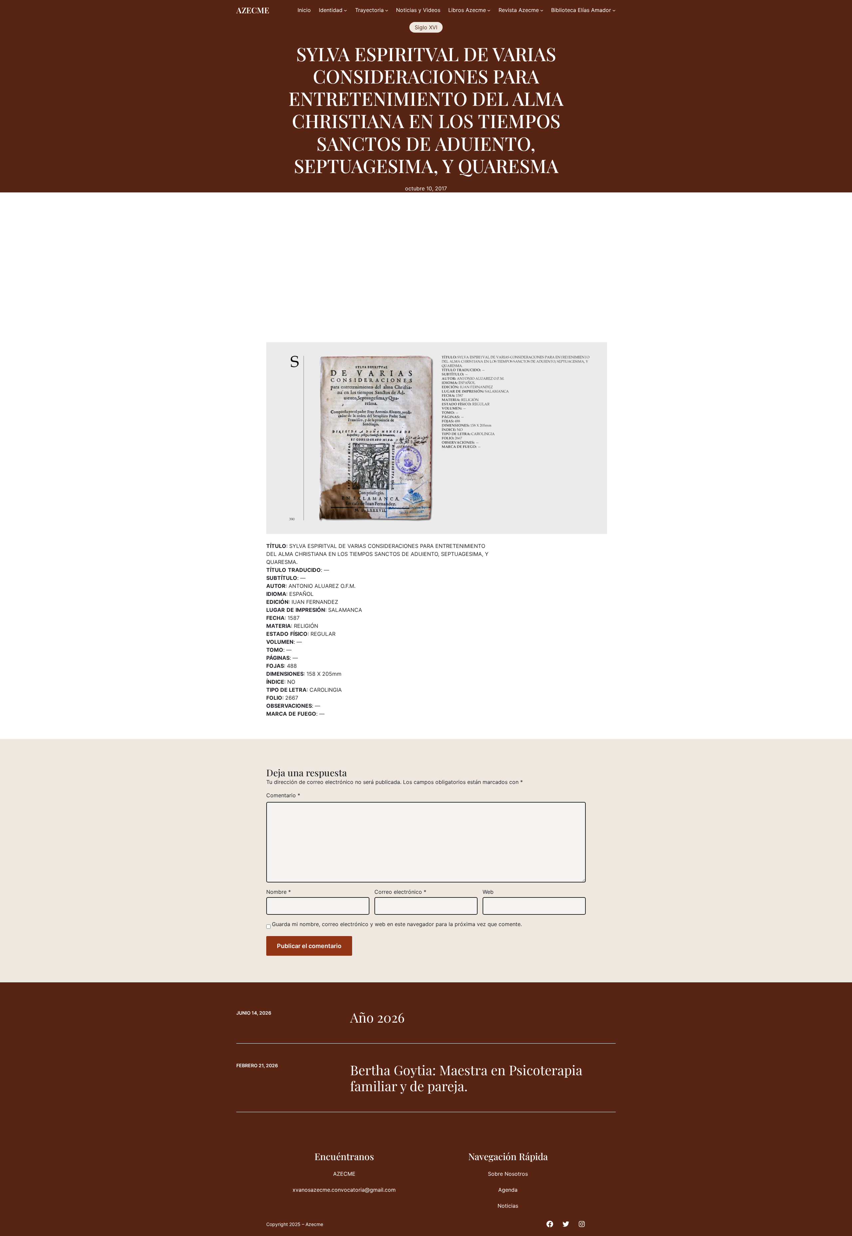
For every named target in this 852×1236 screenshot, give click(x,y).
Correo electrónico (400, 891)
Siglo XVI (426, 27)
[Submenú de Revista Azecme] (541, 10)
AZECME (252, 10)
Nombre (278, 891)
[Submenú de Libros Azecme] (489, 10)
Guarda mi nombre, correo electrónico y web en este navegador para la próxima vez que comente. (397, 924)
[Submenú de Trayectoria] (386, 10)
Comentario (283, 795)
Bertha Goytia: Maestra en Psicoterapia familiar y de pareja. (466, 1078)
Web (488, 891)
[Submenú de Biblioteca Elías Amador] (614, 10)
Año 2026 (377, 1017)
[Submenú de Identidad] (345, 10)
